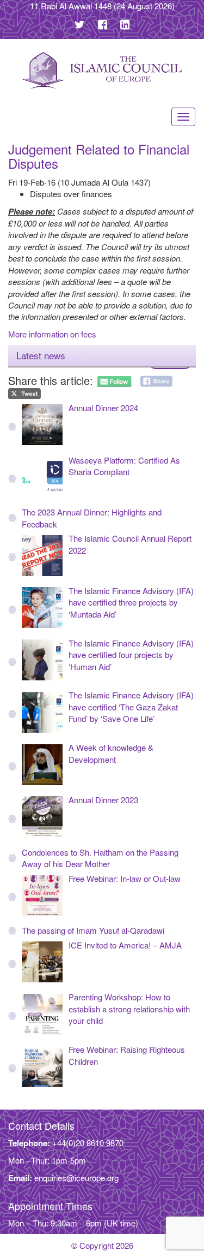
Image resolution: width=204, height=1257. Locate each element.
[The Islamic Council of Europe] (102, 71)
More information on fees (52, 334)
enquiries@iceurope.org (76, 1177)
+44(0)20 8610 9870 (87, 1142)
